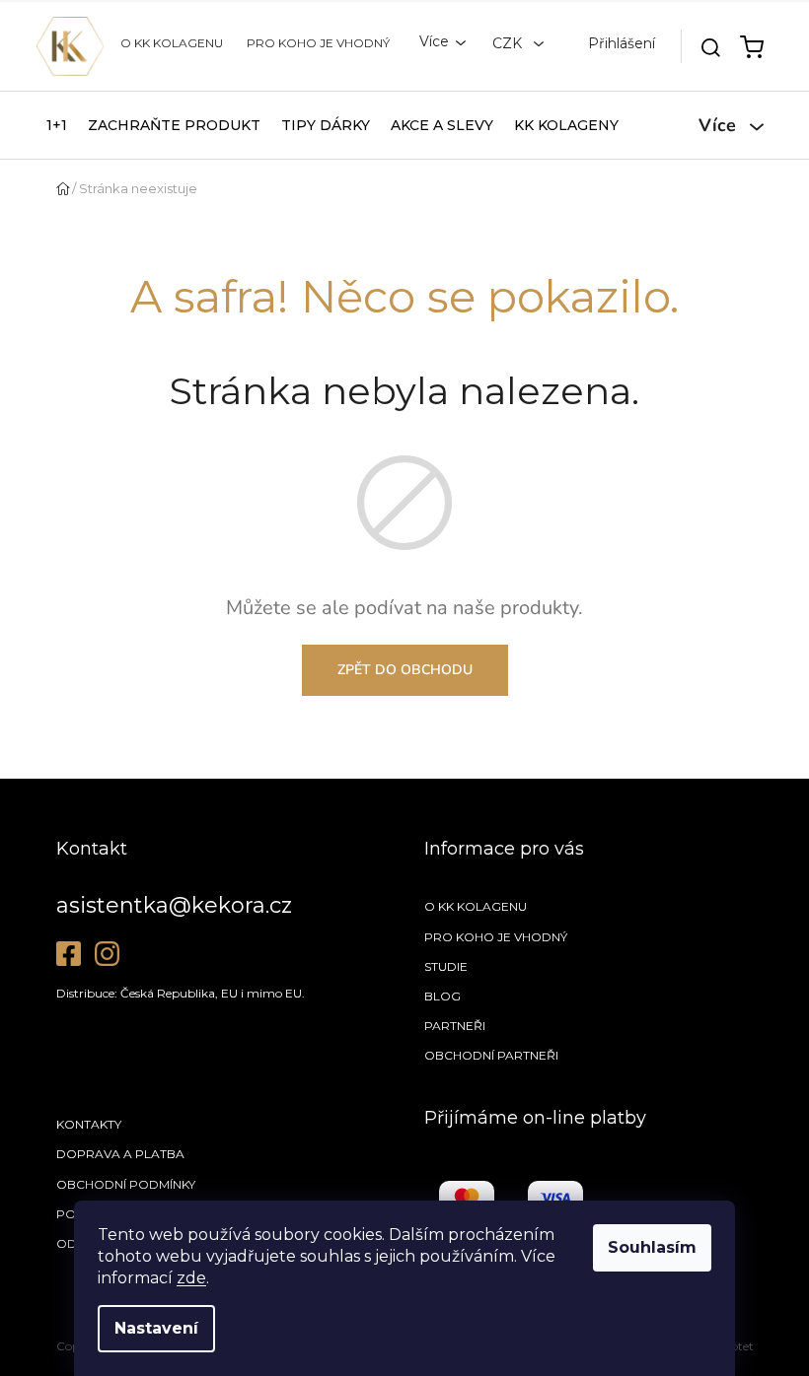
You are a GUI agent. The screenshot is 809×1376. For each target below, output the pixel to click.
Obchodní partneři (491, 1055)
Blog (442, 996)
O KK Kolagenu (171, 42)
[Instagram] (107, 953)
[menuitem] (57, 125)
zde (191, 1278)
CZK (509, 43)
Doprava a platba (120, 1153)
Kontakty (88, 1124)
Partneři (454, 1025)
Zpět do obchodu (405, 669)
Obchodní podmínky (125, 1184)
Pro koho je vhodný (318, 42)
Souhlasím (652, 1247)
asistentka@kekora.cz (174, 905)
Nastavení (156, 1328)
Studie (446, 966)
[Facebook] (68, 953)
